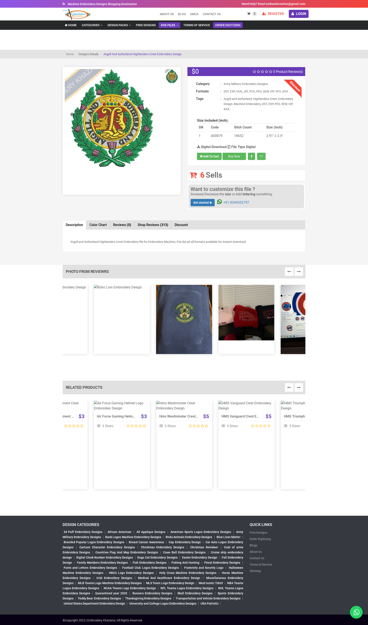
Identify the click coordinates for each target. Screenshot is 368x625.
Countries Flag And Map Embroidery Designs (126, 552)
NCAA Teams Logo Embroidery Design (130, 588)
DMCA (194, 14)
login (300, 14)
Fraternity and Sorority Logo (204, 567)
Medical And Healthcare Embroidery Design (169, 578)
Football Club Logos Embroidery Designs (150, 567)
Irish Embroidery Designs (114, 578)
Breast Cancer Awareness (146, 542)
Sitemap (255, 571)
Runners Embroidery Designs (152, 593)
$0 (195, 71)
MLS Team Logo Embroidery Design (170, 583)
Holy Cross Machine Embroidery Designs (187, 573)
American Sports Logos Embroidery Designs (200, 532)
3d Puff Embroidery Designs (83, 532)
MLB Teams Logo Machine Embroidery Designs (110, 583)
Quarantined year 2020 (111, 593)
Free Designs (146, 25)
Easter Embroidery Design (199, 557)
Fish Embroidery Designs (150, 562)
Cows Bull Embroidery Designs (184, 552)
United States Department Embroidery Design (94, 603)
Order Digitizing (228, 25)
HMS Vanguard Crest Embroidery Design (252, 416)
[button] (72, 139)
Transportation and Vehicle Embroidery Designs (208, 598)
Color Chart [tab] (98, 225)
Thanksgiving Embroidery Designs (148, 598)
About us (167, 14)
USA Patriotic (209, 603)
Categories (90, 25)
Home (72, 25)
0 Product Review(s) (287, 72)
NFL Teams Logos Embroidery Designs (187, 588)
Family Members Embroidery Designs (102, 562)
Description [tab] (74, 225)
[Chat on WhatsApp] (356, 612)
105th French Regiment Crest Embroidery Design (72, 416)
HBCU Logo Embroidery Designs (131, 573)
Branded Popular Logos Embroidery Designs (94, 542)
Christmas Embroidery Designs (162, 547)
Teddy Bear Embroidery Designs (99, 598)
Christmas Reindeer (204, 547)
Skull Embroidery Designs (195, 593)
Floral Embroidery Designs (222, 562)
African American (119, 532)
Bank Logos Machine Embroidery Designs (133, 537)
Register (275, 14)
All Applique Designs (151, 532)
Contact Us (212, 14)
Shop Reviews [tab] (153, 225)
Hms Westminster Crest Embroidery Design (192, 416)
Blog (182, 14)
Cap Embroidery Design (185, 542)
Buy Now (234, 156)
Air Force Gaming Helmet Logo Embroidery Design (135, 416)
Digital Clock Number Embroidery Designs (104, 557)
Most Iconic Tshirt (211, 583)
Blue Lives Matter (229, 537)
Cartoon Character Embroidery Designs (107, 547)
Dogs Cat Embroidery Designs (157, 557)
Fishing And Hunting (185, 562)
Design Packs (118, 25)
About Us (256, 551)
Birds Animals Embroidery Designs (189, 537)
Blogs (253, 545)
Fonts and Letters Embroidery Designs (90, 567)
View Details (120, 405)
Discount (181, 225)
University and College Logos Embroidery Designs (162, 603)
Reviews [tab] (122, 225)
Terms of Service (196, 25)
